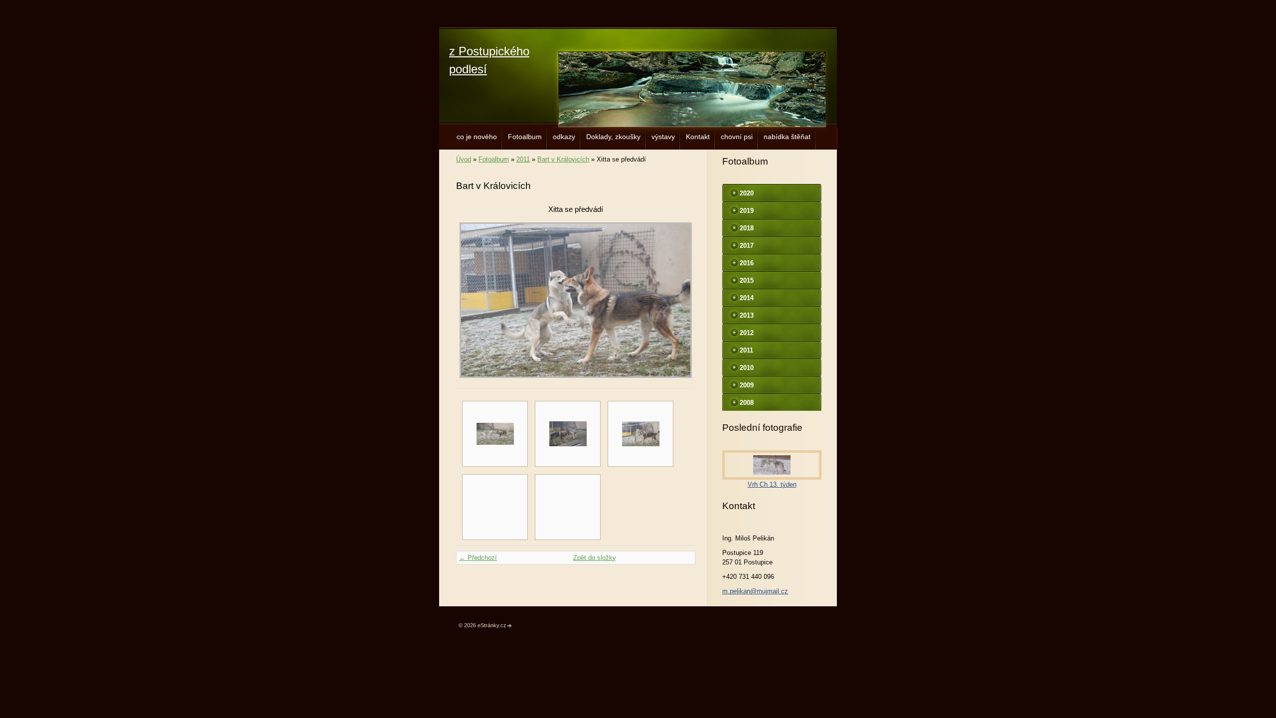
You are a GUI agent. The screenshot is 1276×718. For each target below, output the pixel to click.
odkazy (564, 137)
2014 (747, 298)
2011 (523, 159)
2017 (747, 245)
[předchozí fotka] (472, 300)
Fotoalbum (525, 137)
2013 (747, 315)
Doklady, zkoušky (613, 137)
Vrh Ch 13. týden (772, 484)
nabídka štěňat (787, 137)
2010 (747, 367)
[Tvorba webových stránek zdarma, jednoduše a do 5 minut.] (509, 626)
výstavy (663, 137)
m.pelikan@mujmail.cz (755, 591)
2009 (747, 385)
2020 (747, 193)
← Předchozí (478, 557)
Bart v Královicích (563, 159)
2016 (747, 263)
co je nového (477, 137)
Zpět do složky (594, 557)
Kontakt (698, 137)
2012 (747, 333)
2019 (747, 210)
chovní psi (737, 137)
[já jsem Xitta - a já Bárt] (495, 433)
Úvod (463, 159)
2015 (747, 280)
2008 (747, 402)
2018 (747, 228)
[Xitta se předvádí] (640, 433)
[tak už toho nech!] (567, 433)
